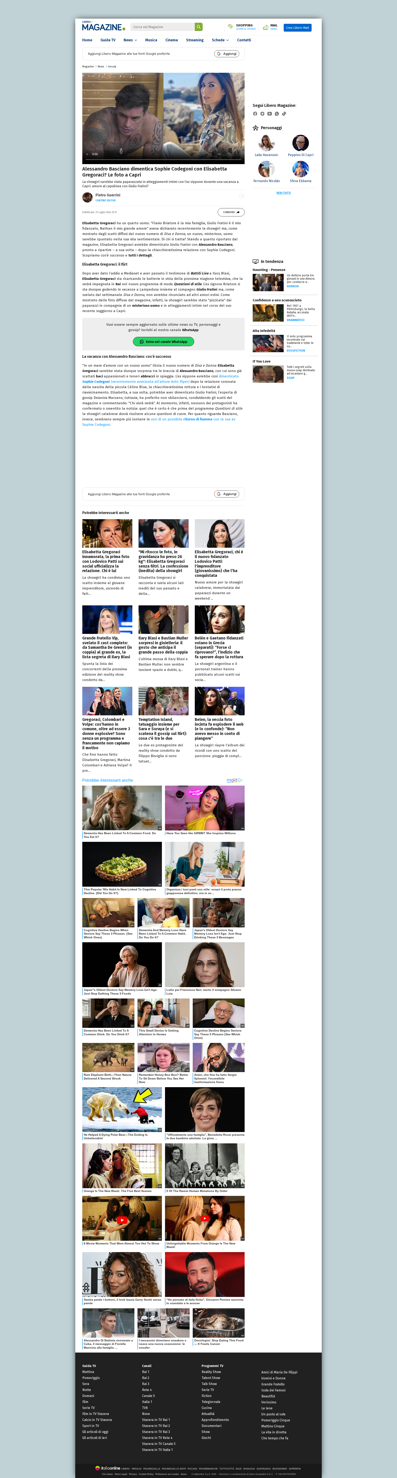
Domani (88, 1396)
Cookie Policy (146, 1474)
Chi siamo (107, 1474)
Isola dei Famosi (273, 1390)
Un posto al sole (273, 1414)
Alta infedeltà (264, 331)
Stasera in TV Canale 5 (159, 1444)
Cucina (207, 1408)
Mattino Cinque (273, 1426)
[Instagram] (262, 113)
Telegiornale (211, 1402)
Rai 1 (145, 1372)
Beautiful (268, 1396)
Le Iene (267, 1408)
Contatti (244, 40)
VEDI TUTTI (283, 193)
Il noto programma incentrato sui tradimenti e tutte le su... (300, 341)
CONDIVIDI (229, 212)
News (128, 40)
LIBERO (86, 21)
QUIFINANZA (264, 1469)
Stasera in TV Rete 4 (157, 1438)
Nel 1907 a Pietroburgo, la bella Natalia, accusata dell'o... (301, 310)
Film (85, 1402)
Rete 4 (147, 1390)
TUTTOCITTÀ (226, 1469)
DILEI (239, 1469)
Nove (146, 1414)
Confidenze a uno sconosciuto (277, 300)
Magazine (88, 66)
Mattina (88, 1372)
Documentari (211, 1426)
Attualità (208, 1414)
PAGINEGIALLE (151, 1469)
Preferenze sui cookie (167, 1474)
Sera (85, 1384)
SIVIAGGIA (249, 1469)
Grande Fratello (273, 1384)
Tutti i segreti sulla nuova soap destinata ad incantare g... (301, 370)
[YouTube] (269, 113)
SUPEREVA (295, 1469)
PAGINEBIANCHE (208, 1469)
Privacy (133, 1474)
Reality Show (211, 1372)
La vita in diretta (273, 1432)
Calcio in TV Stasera (97, 1420)
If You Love (261, 361)
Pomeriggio (91, 1378)
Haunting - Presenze (269, 270)
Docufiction (296, 350)
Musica (151, 40)
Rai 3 (145, 1384)
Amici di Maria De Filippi (279, 1372)
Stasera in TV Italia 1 (157, 1450)
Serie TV (88, 1408)
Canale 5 (148, 1396)
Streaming (195, 40)
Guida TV (107, 40)
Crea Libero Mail (297, 28)
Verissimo (268, 1402)
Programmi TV (212, 1366)
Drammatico (296, 320)
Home (87, 40)
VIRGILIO (137, 1469)
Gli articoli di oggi (95, 1432)
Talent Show (211, 1378)
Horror (293, 286)
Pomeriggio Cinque (275, 1420)
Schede (218, 40)
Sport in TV (90, 1426)
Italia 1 (147, 1402)
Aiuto (184, 1474)
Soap (290, 378)
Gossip (112, 66)
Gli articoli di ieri (94, 1438)
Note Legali (121, 1474)
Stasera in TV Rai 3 (156, 1432)
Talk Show (209, 1384)
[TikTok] (284, 113)
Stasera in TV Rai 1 (156, 1420)
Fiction (207, 1396)
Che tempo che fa (274, 1438)
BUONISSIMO (280, 1469)
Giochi (206, 1438)
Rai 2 (145, 1378)
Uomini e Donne (273, 1378)
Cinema (171, 40)
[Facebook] (255, 113)
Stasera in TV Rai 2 (156, 1426)
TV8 (145, 1408)
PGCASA (192, 1469)
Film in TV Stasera (95, 1414)
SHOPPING (246, 27)
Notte (86, 1390)
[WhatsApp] (276, 113)
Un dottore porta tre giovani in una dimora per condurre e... (300, 279)
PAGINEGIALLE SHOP (174, 1469)
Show (206, 1432)
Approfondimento (215, 1420)
